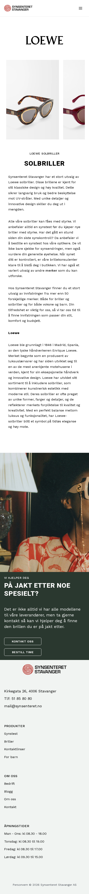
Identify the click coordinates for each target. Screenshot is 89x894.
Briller (9, 741)
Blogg (8, 791)
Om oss (10, 799)
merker (51, 270)
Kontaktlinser (14, 749)
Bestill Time (23, 652)
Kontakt (10, 807)
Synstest (11, 734)
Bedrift (9, 784)
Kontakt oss (23, 641)
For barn (11, 757)
